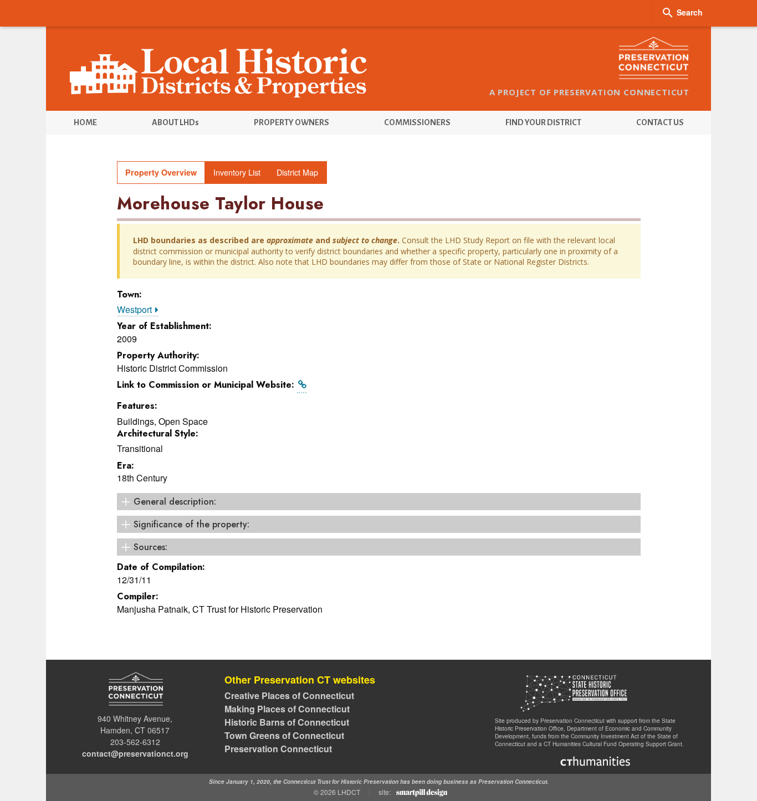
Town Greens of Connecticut (284, 735)
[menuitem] (85, 123)
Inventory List (236, 172)
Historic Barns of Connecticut (286, 722)
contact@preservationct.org (135, 753)
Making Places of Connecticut (287, 708)
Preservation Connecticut (278, 748)
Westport (135, 309)
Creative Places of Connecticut (289, 695)
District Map (297, 172)
